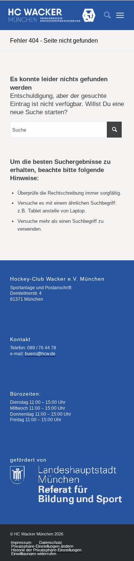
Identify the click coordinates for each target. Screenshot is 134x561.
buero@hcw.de (40, 353)
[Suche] (103, 15)
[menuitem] (103, 15)
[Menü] (120, 15)
